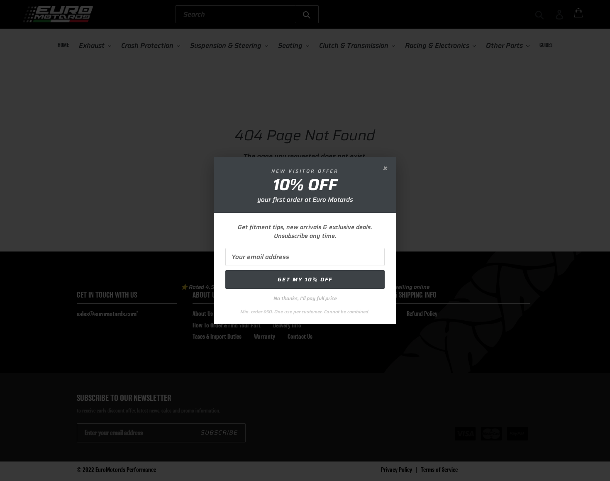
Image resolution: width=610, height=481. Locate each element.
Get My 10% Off (305, 279)
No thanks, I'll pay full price (305, 298)
